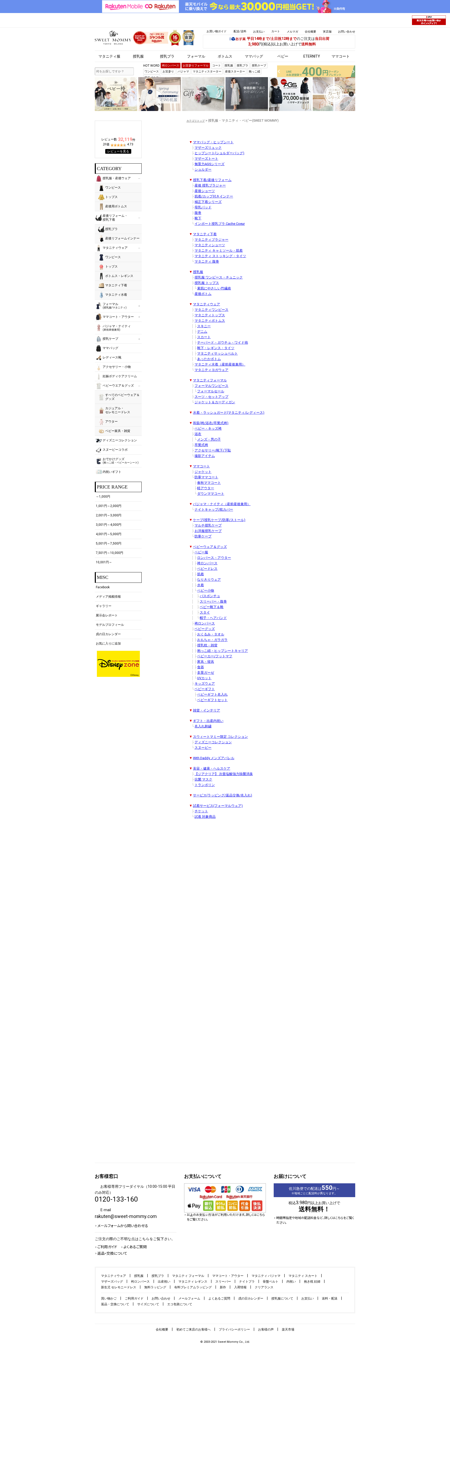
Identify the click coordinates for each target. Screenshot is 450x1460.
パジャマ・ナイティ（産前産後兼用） (222, 504)
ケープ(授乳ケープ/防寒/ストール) (219, 520)
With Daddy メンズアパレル (213, 758)
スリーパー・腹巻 (213, 601)
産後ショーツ (205, 191)
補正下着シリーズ (208, 202)
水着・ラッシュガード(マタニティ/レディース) (228, 413)
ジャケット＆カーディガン (215, 402)
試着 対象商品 (205, 817)
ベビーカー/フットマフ (214, 656)
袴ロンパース (207, 563)
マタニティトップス (210, 315)
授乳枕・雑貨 (207, 645)
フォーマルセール (210, 391)
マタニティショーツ (210, 245)
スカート (204, 337)
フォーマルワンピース (211, 386)
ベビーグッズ (205, 629)
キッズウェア (205, 683)
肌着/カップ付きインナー (214, 196)
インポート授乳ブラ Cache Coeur (220, 224)
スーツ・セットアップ (211, 397)
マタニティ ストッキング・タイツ (220, 256)
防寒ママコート (206, 477)
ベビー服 (201, 552)
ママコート (201, 466)
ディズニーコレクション (213, 742)
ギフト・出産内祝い (208, 721)
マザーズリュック (208, 148)
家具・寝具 (205, 662)
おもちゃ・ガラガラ (212, 640)
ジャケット (203, 472)
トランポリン (205, 785)
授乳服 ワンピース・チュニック (219, 277)
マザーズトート (206, 158)
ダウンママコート (210, 494)
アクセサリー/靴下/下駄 (213, 450)
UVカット (204, 678)
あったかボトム (209, 359)
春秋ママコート (209, 483)
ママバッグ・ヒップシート (213, 142)
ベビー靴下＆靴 (211, 607)
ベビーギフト (205, 689)
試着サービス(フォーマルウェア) (218, 806)
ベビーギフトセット (212, 700)
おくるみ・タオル (210, 634)
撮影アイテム (205, 456)
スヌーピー (203, 748)
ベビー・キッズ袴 (208, 428)
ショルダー (203, 169)
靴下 (198, 218)
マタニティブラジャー (211, 240)
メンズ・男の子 (209, 439)
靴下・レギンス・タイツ (215, 348)
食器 (200, 667)
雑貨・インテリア (206, 710)
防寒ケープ (203, 536)
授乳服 (198, 272)
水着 (200, 585)
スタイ (205, 612)
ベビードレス (207, 569)
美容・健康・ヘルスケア (211, 768)
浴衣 (198, 434)
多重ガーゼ (205, 673)
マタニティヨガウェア (211, 370)
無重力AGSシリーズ (209, 164)
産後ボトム (203, 294)
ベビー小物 (205, 590)
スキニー (204, 326)
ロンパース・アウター (214, 558)
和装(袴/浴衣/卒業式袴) (210, 423)
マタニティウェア (206, 304)
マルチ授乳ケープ (208, 525)
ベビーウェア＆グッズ (210, 547)
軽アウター (205, 488)
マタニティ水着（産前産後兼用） (220, 364)
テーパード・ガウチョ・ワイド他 (222, 342)
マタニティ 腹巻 (207, 261)
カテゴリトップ (195, 120)
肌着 (200, 574)
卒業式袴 (201, 445)
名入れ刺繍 (203, 726)
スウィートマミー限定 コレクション (220, 737)
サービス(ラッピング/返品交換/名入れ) (222, 795)
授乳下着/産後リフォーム (212, 180)
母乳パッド (203, 207)
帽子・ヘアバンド (213, 618)
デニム (202, 331)
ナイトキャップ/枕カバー (214, 509)
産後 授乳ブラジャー (210, 185)
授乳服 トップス (207, 283)
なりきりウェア (209, 579)
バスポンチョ (210, 596)
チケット (201, 811)
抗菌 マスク (203, 779)
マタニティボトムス (210, 321)
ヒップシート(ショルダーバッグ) (219, 153)
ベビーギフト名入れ (212, 694)
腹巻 (198, 213)
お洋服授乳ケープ (208, 531)
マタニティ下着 (205, 234)
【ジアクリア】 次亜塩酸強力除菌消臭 (224, 774)
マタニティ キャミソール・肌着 (219, 250)
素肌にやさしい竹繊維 (214, 288)
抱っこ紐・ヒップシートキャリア (222, 651)
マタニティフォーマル (210, 380)
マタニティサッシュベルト (217, 353)
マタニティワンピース (211, 310)
